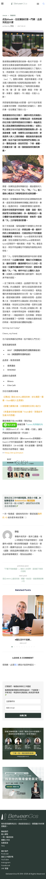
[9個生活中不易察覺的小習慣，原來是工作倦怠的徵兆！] (23, 615)
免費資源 (4, 843)
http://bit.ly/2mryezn (14, 452)
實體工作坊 (5, 840)
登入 (16, 664)
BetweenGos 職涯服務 (25, 501)
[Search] (43, 3)
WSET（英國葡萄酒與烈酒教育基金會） (24, 350)
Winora (10, 381)
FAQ (3, 846)
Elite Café (11, 385)
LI (4, 868)
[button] (4, 621)
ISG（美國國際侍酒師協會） (19, 354)
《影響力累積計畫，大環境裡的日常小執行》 (22, 406)
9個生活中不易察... (23, 640)
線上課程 (4, 834)
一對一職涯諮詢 (7, 837)
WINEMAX (11, 370)
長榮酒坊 (11, 366)
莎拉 (12, 26)
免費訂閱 (23, 715)
